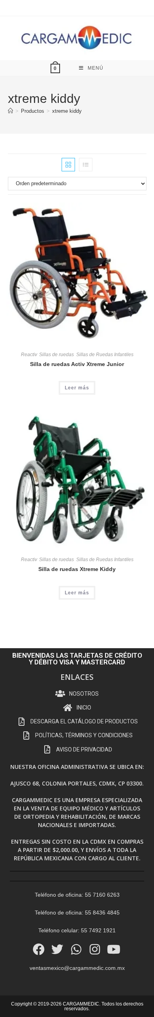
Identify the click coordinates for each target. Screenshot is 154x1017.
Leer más (77, 388)
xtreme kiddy (67, 111)
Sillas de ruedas (56, 354)
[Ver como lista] (85, 164)
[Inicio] (10, 111)
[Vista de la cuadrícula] (68, 164)
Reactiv (29, 354)
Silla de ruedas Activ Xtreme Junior (77, 364)
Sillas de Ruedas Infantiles (104, 354)
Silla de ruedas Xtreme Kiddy (77, 569)
